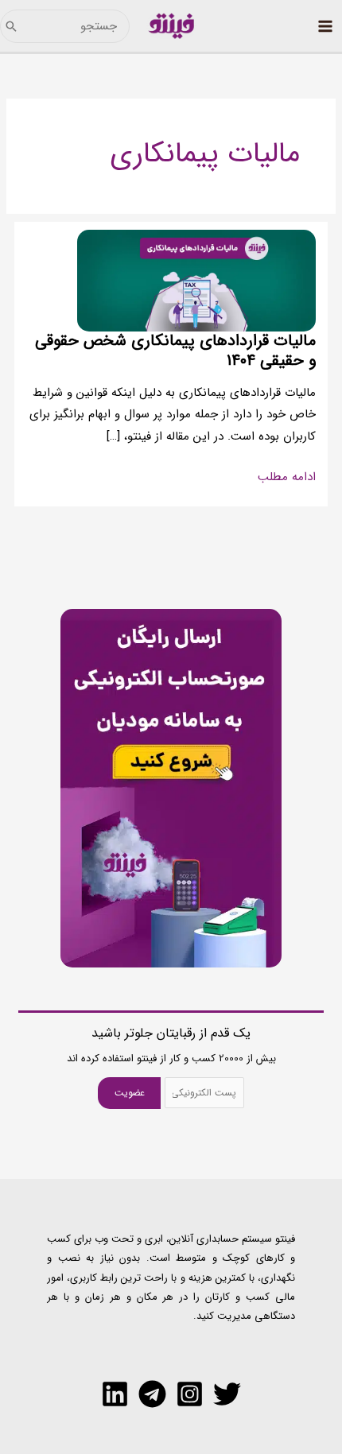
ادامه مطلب (287, 478)
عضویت (130, 1092)
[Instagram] (190, 1394)
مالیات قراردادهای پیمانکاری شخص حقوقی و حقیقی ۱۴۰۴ (175, 350)
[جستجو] (11, 26)
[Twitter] (227, 1394)
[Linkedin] (115, 1394)
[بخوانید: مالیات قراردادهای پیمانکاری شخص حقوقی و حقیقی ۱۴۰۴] (196, 279)
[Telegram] (152, 1394)
